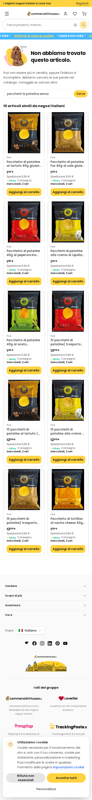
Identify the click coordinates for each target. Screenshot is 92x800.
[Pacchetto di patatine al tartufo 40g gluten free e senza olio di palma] (24, 132)
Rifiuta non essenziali (25, 778)
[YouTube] (65, 643)
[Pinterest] (57, 643)
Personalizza (46, 789)
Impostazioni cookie (68, 767)
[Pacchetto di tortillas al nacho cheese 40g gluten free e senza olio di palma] (67, 489)
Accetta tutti (66, 778)
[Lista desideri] (75, 13)
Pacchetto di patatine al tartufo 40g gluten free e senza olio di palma (23, 164)
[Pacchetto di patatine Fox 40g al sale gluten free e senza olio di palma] (67, 132)
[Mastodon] (27, 643)
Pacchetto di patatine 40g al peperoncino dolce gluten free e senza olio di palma (23, 253)
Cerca (80, 93)
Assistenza (12, 605)
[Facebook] (34, 643)
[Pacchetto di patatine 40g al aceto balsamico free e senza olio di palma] (24, 311)
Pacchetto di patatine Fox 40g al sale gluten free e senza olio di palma (67, 164)
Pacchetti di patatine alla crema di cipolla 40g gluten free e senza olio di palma (66, 253)
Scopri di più (13, 595)
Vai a (8, 615)
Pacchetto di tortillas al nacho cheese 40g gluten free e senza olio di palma (66, 521)
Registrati (82, 3)
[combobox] (37, 25)
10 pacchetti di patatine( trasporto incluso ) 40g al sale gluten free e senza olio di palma (22, 521)
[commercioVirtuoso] (43, 13)
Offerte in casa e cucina (42, 36)
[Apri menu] (7, 13)
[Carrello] (84, 13)
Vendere (11, 586)
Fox (9, 157)
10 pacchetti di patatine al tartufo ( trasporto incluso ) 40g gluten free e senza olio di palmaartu (22, 432)
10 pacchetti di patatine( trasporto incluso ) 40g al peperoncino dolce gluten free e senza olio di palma (65, 342)
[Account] (65, 13)
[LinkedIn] (50, 643)
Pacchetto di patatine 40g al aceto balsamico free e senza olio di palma (23, 342)
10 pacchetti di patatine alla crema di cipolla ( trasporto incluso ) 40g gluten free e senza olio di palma (67, 432)
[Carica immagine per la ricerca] (75, 25)
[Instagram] (42, 643)
